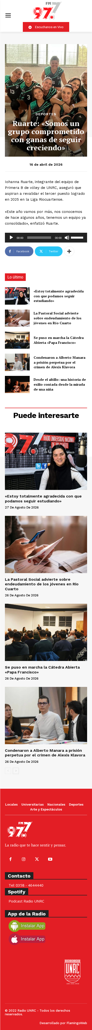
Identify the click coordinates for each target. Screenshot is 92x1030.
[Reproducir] (11, 237)
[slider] (78, 237)
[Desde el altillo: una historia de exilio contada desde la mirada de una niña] (17, 384)
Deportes (46, 114)
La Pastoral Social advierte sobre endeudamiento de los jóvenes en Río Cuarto (57, 318)
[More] (69, 251)
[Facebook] (10, 859)
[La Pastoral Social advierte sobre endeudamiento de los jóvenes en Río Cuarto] (17, 318)
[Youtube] (50, 859)
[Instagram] (23, 859)
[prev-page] (8, 771)
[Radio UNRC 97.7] (47, 10)
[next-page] (16, 771)
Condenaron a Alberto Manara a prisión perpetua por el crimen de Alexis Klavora (59, 362)
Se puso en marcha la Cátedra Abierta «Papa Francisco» (59, 340)
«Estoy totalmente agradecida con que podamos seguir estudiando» (59, 296)
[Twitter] (36, 859)
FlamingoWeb (76, 1023)
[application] (46, 238)
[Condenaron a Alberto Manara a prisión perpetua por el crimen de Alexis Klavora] (17, 362)
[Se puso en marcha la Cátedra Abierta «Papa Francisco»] (17, 340)
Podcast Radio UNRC (26, 901)
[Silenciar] (67, 237)
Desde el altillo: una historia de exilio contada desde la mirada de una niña (60, 384)
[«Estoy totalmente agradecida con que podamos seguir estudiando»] (17, 295)
